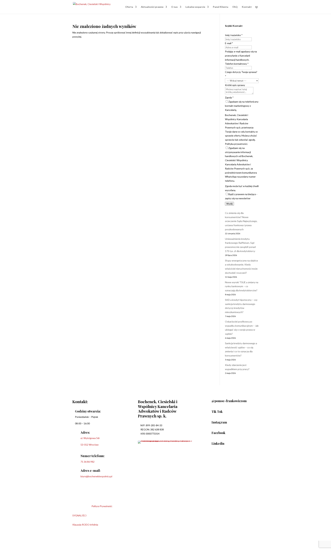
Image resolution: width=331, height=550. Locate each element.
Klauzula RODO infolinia (85, 524)
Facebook (218, 433)
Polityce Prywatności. (102, 506)
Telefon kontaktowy (237, 63)
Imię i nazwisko (234, 35)
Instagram (219, 422)
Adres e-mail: (91, 470)
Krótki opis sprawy (235, 85)
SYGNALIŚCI (79, 515)
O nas (174, 7)
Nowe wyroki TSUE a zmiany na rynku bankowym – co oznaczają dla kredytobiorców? (241, 286)
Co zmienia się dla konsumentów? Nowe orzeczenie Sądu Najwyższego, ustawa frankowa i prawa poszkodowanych (241, 221)
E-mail (229, 43)
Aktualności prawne (152, 7)
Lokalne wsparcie (195, 7)
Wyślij (229, 203)
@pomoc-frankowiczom (229, 401)
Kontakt (247, 7)
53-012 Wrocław (90, 444)
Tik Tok (217, 412)
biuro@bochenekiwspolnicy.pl (96, 476)
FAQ (235, 7)
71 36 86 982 (87, 461)
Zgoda (229, 97)
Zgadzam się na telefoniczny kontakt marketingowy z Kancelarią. (241, 105)
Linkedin (218, 443)
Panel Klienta (220, 7)
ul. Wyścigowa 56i (90, 438)
